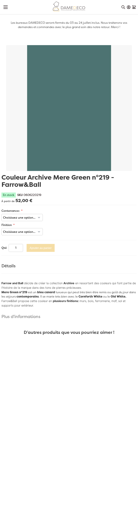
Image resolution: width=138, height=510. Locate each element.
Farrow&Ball (9, 301)
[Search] (123, 7)
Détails (8, 266)
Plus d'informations (20, 316)
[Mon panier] (134, 7)
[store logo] (69, 6)
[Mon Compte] (128, 7)
